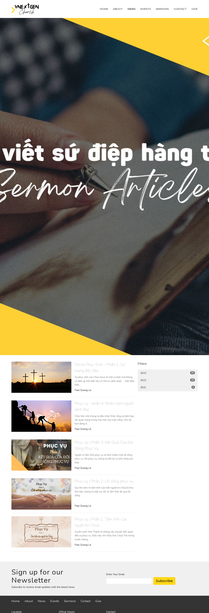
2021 (167, 387)
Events (145, 8)
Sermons (162, 8)
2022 (167, 380)
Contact (180, 8)
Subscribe (164, 581)
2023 (167, 373)
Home (104, 8)
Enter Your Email (115, 574)
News (132, 8)
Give (195, 8)
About (118, 8)
